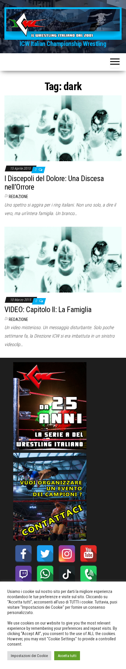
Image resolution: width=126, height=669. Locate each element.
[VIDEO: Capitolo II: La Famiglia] (63, 259)
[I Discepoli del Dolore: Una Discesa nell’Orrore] (63, 128)
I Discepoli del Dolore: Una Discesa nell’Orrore (54, 182)
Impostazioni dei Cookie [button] (29, 655)
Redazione (18, 196)
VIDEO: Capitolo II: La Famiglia (48, 309)
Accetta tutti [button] (67, 655)
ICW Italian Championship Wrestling (63, 43)
